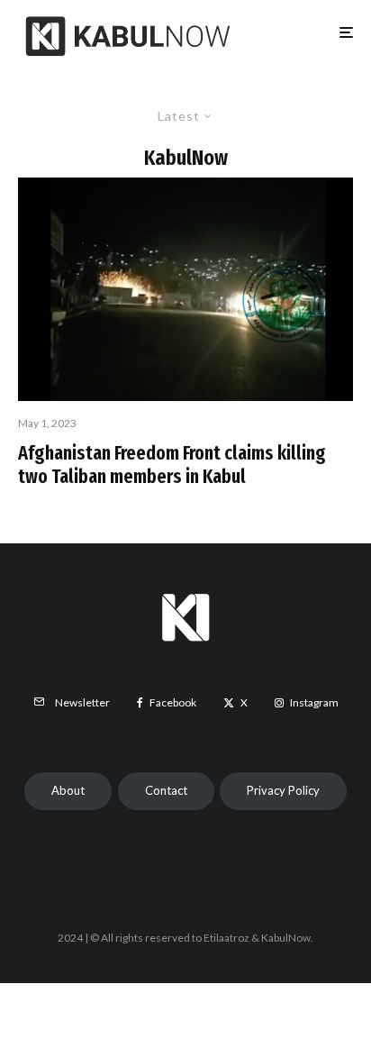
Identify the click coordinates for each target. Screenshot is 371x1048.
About (68, 790)
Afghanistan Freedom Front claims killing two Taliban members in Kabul (172, 465)
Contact (166, 790)
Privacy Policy (283, 790)
